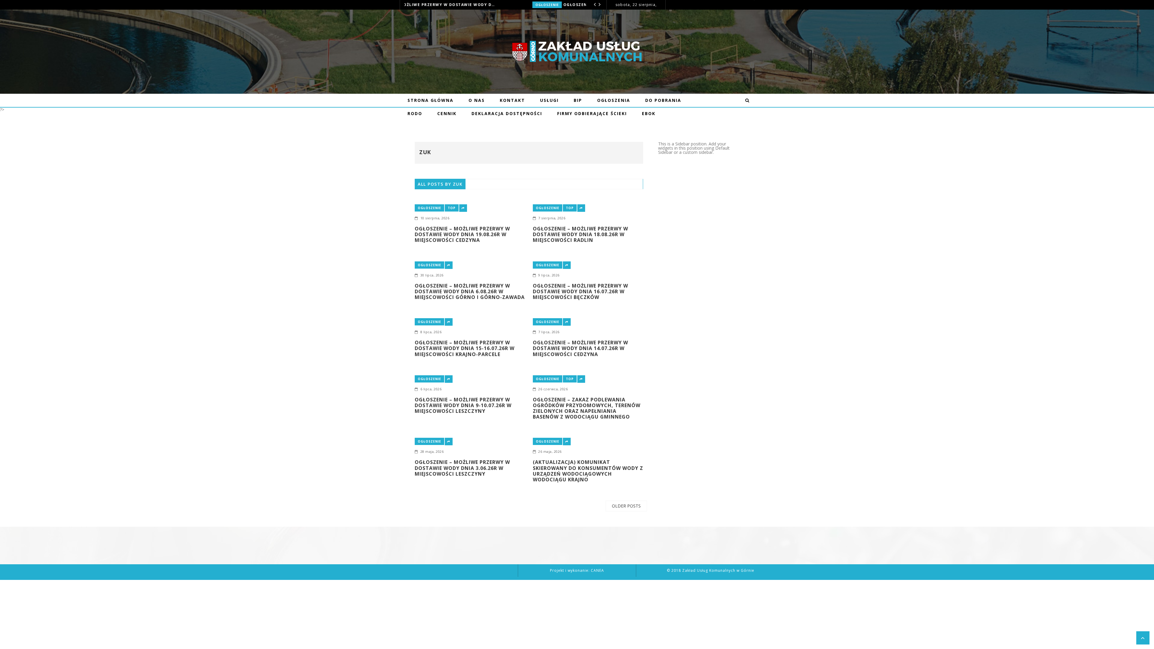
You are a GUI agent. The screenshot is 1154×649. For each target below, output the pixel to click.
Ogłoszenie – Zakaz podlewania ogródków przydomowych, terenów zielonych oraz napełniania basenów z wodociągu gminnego (586, 408)
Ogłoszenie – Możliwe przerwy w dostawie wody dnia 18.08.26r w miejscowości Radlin (580, 234)
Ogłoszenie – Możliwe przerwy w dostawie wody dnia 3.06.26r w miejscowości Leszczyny (462, 468)
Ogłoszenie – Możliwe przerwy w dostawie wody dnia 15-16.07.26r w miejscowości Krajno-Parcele (464, 348)
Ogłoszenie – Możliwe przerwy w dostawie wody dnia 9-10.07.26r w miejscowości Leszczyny (463, 405)
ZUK (425, 152)
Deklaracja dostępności (507, 113)
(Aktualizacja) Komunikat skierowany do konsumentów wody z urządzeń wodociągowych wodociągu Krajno (588, 471)
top (452, 208)
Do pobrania (663, 100)
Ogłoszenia (613, 100)
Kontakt (512, 100)
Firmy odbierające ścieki (592, 113)
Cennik (446, 113)
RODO (415, 113)
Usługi (549, 100)
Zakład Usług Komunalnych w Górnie (718, 570)
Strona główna (430, 100)
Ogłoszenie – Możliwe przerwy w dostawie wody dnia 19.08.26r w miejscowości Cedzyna (462, 234)
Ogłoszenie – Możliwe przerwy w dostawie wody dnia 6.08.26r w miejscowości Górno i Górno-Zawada (501, 4)
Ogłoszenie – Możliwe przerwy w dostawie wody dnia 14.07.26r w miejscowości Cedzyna (580, 348)
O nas (477, 100)
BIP (578, 100)
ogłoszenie (419, 5)
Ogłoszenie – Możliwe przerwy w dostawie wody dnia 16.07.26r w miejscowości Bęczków (580, 291)
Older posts (626, 506)
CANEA (597, 570)
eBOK (648, 113)
